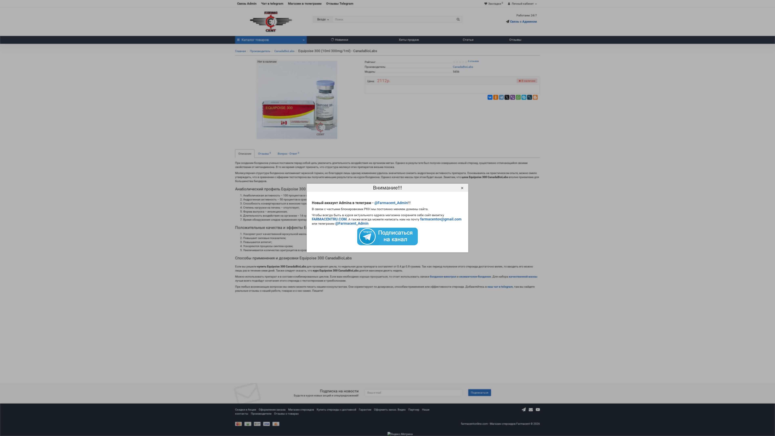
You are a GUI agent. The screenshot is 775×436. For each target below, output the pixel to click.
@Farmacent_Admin (391, 203)
